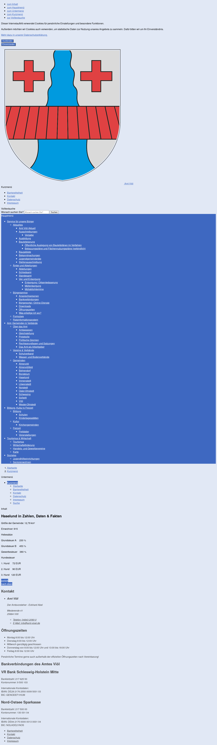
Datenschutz (13, 199)
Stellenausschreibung (30, 262)
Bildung (17, 411)
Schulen (23, 414)
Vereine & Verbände (23, 350)
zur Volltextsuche (16, 17)
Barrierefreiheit (15, 192)
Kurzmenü (12, 471)
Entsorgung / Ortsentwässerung (41, 282)
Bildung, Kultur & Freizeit (20, 407)
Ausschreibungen (28, 231)
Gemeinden (19, 360)
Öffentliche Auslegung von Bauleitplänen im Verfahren (53, 245)
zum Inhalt (12, 4)
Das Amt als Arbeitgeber (31, 346)
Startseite (12, 467)
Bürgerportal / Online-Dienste (34, 302)
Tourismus (18, 441)
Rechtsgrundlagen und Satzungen (37, 343)
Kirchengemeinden (29, 424)
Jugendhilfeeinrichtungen (26, 458)
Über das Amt (20, 326)
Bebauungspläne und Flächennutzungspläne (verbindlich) (55, 248)
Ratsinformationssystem (25, 319)
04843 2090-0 (24, 619)
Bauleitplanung (27, 241)
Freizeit (17, 428)
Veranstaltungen (27, 435)
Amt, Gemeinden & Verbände (22, 323)
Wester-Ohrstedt (27, 404)
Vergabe (29, 235)
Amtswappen (26, 330)
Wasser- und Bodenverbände (34, 357)
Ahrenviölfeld (26, 367)
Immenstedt (25, 380)
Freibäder (24, 431)
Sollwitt (23, 397)
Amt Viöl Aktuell (27, 228)
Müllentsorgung (33, 285)
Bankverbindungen (29, 299)
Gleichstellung (26, 333)
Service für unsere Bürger (20, 221)
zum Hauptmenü (15, 7)
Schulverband (26, 353)
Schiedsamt (25, 272)
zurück (4, 580)
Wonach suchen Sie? (12, 212)
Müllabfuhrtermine (34, 289)
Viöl (21, 401)
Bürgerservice (20, 292)
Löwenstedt (25, 384)
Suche (16, 503)
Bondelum (24, 374)
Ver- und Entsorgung (29, 279)
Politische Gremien (29, 340)
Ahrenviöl (24, 363)
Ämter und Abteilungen (25, 265)
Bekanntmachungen (29, 255)
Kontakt (11, 196)
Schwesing (25, 394)
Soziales (11, 455)
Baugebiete (25, 252)
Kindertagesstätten (29, 418)
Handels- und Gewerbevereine (29, 448)
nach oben (6, 584)
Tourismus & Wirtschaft (19, 438)
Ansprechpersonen (29, 296)
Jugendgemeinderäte (30, 258)
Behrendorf (25, 370)
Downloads (25, 306)
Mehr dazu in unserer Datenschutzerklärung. (24, 35)
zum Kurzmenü (15, 14)
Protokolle (24, 336)
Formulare (18, 316)
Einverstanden (8, 44)
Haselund (24, 377)
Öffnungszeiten (27, 309)
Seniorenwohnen (22, 462)
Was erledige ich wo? (30, 313)
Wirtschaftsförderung (24, 445)
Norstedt (23, 387)
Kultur (16, 421)
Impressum (13, 203)
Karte (16, 452)
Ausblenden (7, 41)
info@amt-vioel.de (26, 623)
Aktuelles (18, 224)
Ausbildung (25, 238)
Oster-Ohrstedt (26, 391)
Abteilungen (25, 269)
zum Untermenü (15, 11)
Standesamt (25, 275)
